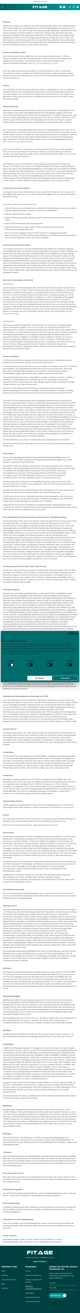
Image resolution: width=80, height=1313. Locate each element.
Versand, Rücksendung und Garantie (20, 142)
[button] (2, 7)
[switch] (30, 665)
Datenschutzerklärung (10, 314)
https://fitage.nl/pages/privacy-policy (45, 63)
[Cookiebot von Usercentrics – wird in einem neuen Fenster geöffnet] (69, 633)
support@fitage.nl (67, 807)
